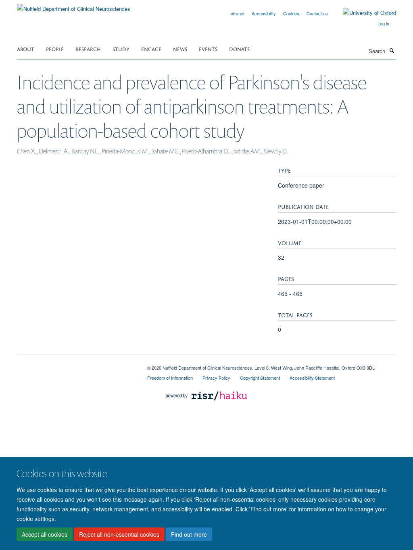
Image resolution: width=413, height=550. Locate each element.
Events (208, 48)
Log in (383, 23)
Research (88, 48)
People (55, 48)
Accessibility (264, 13)
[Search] (391, 50)
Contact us (317, 13)
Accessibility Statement (312, 377)
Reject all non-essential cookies (119, 534)
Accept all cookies (44, 534)
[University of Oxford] (363, 13)
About (25, 48)
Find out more (189, 534)
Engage (151, 48)
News (180, 48)
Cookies (291, 13)
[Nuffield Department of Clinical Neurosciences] (73, 6)
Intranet (236, 13)
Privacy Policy (216, 377)
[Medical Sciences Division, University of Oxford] (76, 365)
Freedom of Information (170, 377)
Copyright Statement (260, 377)
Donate (239, 48)
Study (121, 48)
